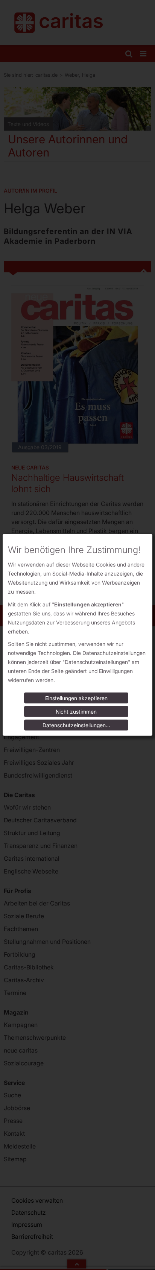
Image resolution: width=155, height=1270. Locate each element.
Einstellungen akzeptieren (76, 698)
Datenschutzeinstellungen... (76, 725)
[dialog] (77, 635)
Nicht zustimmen (76, 711)
